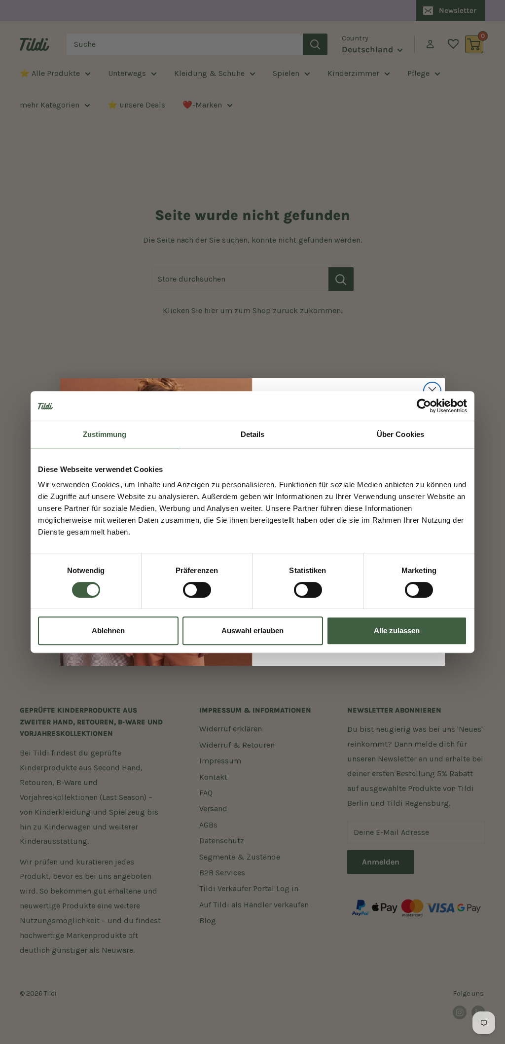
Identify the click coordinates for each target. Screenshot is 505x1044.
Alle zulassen (397, 630)
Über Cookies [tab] (400, 434)
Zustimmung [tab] (105, 434)
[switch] (197, 590)
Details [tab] (253, 434)
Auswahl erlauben (252, 630)
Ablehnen (108, 630)
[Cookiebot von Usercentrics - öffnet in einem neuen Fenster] (424, 405)
